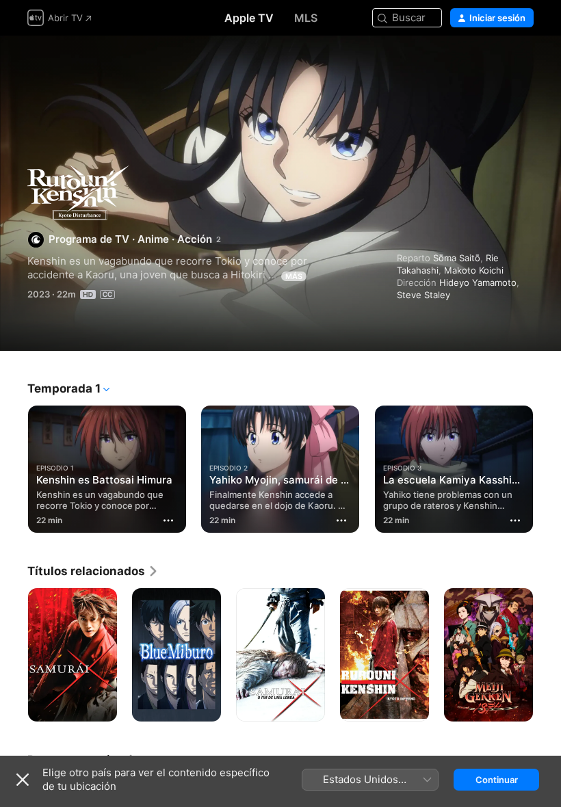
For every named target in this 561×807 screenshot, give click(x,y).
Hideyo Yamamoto (478, 282)
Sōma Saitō (456, 257)
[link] (93, 571)
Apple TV (249, 18)
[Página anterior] (13, 466)
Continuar (496, 779)
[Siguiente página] (547, 466)
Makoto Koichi (474, 270)
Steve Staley (423, 294)
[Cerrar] (22, 779)
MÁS (293, 276)
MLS (305, 18)
